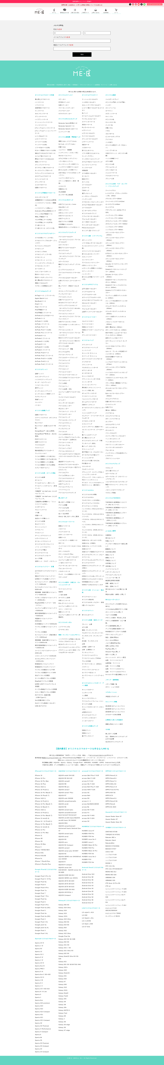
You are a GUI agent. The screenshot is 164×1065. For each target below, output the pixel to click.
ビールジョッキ (111, 404)
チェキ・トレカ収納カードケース (69, 574)
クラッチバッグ (87, 344)
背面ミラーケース (41, 162)
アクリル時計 (63, 383)
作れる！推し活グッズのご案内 (69, 516)
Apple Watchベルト (41, 298)
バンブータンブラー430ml (114, 218)
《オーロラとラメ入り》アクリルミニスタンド (69, 334)
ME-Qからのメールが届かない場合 (116, 590)
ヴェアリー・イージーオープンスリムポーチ (93, 417)
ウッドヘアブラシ (88, 156)
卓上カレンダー (64, 408)
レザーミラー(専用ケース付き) (92, 268)
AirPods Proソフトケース (43, 332)
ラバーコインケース (65, 589)
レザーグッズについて (113, 572)
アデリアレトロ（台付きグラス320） (116, 211)
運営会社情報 (50, 84)
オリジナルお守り (64, 352)
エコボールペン (40, 507)
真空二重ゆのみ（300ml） (114, 327)
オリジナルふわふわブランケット (93, 560)
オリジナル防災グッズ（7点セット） (116, 146)
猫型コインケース (64, 612)
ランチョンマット (88, 652)
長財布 (61, 592)
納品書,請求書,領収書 (113, 580)
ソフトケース (39, 105)
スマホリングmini (41, 251)
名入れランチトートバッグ (67, 644)
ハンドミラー (86, 274)
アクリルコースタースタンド (68, 374)
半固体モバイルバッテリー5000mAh (44, 620)
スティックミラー (88, 271)
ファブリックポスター (89, 718)
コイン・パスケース (65, 609)
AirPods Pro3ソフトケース (44, 364)
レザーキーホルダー (88, 133)
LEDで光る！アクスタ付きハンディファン (69, 174)
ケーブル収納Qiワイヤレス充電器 (46, 689)
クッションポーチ (88, 457)
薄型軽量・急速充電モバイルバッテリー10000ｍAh (46, 641)
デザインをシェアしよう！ (114, 634)
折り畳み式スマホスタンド (44, 280)
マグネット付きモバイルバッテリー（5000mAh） (46, 599)
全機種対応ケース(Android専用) (45, 200)
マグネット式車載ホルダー (44, 286)
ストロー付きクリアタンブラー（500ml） (116, 347)
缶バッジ (85, 113)
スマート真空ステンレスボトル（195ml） (116, 318)
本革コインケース (64, 600)
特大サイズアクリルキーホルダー (69, 338)
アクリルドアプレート (66, 487)
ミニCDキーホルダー (89, 102)
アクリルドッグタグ (65, 448)
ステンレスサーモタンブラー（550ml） (115, 260)
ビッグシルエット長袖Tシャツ (45, 394)
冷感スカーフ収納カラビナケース (93, 552)
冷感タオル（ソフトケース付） (92, 546)
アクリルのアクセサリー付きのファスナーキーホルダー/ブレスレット (70, 456)
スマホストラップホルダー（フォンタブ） (46, 242)
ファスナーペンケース (89, 396)
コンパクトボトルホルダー (114, 447)
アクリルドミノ (64, 386)
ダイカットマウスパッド (43, 541)
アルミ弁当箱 (86, 661)
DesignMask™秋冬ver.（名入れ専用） (46, 435)
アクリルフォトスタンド (67, 313)
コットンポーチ (87, 382)
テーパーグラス (111, 190)
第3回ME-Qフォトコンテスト (115, 711)
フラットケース (87, 364)
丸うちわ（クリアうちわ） (67, 144)
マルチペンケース (88, 469)
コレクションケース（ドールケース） (93, 431)
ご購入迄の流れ (75, 12)
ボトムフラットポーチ (89, 393)
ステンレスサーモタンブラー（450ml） (115, 249)
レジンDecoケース (41, 136)
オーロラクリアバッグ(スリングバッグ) (93, 409)
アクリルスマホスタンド (67, 478)
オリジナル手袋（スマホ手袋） (116, 102)
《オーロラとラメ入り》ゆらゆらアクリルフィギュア (69, 309)
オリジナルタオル (88, 497)
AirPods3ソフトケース (42, 350)
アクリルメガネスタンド (67, 451)
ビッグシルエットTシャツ (43, 391)
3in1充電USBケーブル (42, 700)
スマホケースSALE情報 (113, 714)
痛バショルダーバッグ (89, 435)
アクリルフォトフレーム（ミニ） (93, 701)
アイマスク (109, 139)
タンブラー (109, 421)
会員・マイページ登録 (113, 666)
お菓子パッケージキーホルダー (92, 311)
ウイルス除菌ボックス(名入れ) (45, 456)
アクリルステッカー (65, 414)
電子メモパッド (87, 193)
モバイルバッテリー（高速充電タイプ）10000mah (46, 636)
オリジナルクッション (89, 596)
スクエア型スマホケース (43, 156)
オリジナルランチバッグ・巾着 (92, 440)
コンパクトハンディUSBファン (69, 164)
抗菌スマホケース (41, 187)
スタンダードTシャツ (42, 376)
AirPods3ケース (40, 344)
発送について (110, 555)
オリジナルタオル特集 (89, 494)
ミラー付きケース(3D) (42, 147)
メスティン (85, 667)
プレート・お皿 (87, 624)
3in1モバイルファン (65, 155)
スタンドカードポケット (43, 271)
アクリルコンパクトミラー (91, 262)
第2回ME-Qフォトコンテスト (115, 709)
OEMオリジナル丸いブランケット (93, 576)
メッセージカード (88, 721)
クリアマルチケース (88, 291)
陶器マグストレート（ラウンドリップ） (116, 486)
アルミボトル (110, 450)
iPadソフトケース (41, 307)
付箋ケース (38, 515)
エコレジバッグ (87, 424)
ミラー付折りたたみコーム (91, 153)
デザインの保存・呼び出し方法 (116, 617)
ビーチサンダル (64, 629)
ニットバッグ (86, 350)
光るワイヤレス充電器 (42, 675)
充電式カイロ (63, 189)
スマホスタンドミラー (42, 266)
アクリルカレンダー (65, 405)
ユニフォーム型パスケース (67, 560)
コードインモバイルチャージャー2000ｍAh (46, 652)
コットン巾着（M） (88, 390)
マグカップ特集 (111, 493)
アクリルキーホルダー (66, 236)
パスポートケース (64, 571)
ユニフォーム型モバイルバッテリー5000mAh (46, 609)
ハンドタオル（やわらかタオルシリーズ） (93, 510)
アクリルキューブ (64, 380)
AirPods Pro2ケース (42, 352)
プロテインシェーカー (113, 458)
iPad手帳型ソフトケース (43, 312)
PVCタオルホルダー (88, 227)
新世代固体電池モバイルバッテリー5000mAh (46, 614)
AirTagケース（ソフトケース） (45, 295)
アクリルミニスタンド (66, 330)
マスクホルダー (40, 445)
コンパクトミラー (88, 259)
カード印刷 (38, 558)
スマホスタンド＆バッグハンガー (93, 202)
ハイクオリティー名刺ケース (68, 540)
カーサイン (109, 110)
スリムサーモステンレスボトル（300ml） (116, 307)
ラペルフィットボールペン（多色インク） (46, 487)
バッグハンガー (87, 199)
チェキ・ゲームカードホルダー (69, 557)
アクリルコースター (65, 372)
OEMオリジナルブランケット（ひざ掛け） (93, 567)
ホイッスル (85, 182)
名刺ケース (62, 537)
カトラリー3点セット (89, 672)
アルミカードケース (65, 568)
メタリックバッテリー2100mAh (45, 656)
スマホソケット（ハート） (44, 260)
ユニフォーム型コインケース (68, 606)
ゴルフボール (110, 133)
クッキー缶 (109, 125)
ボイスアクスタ (64, 250)
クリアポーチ (86, 362)
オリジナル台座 (64, 346)
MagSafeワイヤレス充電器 (44, 681)
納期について (110, 557)
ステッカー (62, 99)
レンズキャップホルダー (90, 196)
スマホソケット (40, 257)
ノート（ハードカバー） (43, 547)
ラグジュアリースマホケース (44, 173)
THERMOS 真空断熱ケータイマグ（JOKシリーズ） (116, 509)
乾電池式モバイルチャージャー (45, 667)
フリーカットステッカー (67, 108)
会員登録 (106, 12)
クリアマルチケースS (89, 294)
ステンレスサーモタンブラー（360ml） (115, 239)
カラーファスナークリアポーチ (92, 359)
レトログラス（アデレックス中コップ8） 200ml (116, 194)
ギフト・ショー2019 (112, 687)
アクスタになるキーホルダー (68, 277)
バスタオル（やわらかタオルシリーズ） (93, 520)
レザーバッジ (86, 130)
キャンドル (109, 116)
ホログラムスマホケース (43, 176)
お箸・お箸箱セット (88, 649)
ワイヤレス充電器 (41, 632)
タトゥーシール (111, 108)
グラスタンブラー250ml (114, 198)
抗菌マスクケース (41, 442)
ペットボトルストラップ (114, 441)
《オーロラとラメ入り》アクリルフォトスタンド (69, 318)
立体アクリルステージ (66, 300)
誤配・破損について (112, 583)
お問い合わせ (95, 12)
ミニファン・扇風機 (65, 150)
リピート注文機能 (111, 615)
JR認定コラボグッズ (112, 696)
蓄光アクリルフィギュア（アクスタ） (69, 265)
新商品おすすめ (64, 12)
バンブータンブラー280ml (114, 215)
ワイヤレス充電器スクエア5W (45, 669)
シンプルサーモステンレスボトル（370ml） (116, 363)
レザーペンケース (88, 142)
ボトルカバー (110, 430)
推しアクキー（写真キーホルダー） (69, 287)
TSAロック (85, 190)
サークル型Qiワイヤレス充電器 (45, 678)
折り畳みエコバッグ (88, 437)
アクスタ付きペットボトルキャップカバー (69, 326)
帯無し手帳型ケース (41, 216)
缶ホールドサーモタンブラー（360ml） (115, 395)
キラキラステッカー (65, 113)
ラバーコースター (88, 324)
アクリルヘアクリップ (66, 354)
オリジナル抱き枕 (88, 599)
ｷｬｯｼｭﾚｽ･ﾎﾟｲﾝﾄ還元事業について (116, 674)
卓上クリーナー (40, 524)
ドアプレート (39, 530)
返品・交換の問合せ (112, 637)
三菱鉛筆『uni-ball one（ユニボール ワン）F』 (46, 492)
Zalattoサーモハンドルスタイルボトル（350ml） (116, 281)
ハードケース (39, 102)
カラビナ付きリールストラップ (92, 162)
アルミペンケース (41, 509)
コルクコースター (88, 321)
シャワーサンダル (64, 626)
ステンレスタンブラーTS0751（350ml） (116, 368)
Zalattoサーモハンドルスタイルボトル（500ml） (116, 286)
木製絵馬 (85, 170)
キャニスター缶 (111, 122)
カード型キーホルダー (89, 222)
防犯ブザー (85, 179)
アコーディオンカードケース (68, 565)
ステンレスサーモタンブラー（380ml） (115, 244)
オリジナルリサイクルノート (44, 544)
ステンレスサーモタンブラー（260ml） (115, 234)
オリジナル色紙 (87, 704)
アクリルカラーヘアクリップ (68, 357)
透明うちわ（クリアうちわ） (68, 141)
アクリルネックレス (65, 297)
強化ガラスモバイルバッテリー (45, 576)
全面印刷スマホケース (42, 108)
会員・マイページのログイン (115, 669)
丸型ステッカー (64, 105)
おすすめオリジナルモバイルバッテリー (46, 572)
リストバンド (86, 306)
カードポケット (40, 268)
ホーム (54, 12)
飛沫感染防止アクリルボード (44, 450)
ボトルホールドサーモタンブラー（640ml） (116, 389)
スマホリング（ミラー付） (44, 254)
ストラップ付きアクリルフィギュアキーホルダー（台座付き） (69, 438)
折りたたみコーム (88, 150)
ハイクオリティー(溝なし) (43, 208)
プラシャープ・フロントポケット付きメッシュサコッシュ (93, 478)
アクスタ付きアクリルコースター (69, 377)
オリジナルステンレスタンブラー (69, 647)
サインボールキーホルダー (91, 225)
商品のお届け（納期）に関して (116, 594)
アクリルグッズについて (114, 575)
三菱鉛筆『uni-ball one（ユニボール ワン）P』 (46, 497)
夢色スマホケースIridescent (44, 159)
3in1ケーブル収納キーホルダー (45, 703)
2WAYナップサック (88, 404)
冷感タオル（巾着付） (89, 543)
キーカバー (85, 176)
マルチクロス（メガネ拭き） (91, 500)
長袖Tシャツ (39, 399)
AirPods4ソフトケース (42, 338)
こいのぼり (109, 142)
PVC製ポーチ (86, 463)
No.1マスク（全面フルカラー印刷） (45, 427)
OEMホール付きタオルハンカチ (92, 584)
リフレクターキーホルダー (91, 216)
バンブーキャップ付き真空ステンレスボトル (116, 454)
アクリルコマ (63, 431)
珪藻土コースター (88, 327)
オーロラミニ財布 (64, 597)
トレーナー (38, 402)
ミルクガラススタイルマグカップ (116, 481)
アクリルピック (64, 369)
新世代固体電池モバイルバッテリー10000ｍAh (46, 646)
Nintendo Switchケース (67, 126)
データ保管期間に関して (114, 626)
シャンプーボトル (111, 150)
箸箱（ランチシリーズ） (90, 630)
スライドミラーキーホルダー (91, 251)
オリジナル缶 (110, 119)
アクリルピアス (64, 472)
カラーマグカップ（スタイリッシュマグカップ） (116, 478)
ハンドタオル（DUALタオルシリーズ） (93, 526)
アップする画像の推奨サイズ (115, 628)
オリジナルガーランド (89, 213)
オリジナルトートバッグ (90, 347)
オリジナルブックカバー (43, 555)
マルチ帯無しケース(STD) (43, 222)
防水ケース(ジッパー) (42, 274)
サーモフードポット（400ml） (92, 664)
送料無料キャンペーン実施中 (82, 1)
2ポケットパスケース (66, 534)
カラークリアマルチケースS (91, 297)
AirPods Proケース (41, 327)
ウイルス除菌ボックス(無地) (44, 462)
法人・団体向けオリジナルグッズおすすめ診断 (116, 738)
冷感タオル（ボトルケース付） (92, 540)
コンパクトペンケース (89, 164)
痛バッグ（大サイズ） (89, 446)
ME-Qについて (110, 538)
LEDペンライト (64, 210)
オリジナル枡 (110, 164)
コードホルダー (87, 185)
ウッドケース (39, 110)
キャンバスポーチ (88, 376)
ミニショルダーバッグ (89, 413)
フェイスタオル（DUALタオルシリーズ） (93, 531)
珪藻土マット (86, 730)
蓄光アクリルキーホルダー (67, 247)
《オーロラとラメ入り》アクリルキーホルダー (69, 241)
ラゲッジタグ (63, 577)
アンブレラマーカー (65, 294)
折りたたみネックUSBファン (68, 170)
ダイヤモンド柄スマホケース (44, 167)
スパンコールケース (41, 179)
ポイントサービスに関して (114, 612)
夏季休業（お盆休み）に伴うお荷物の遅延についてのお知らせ (82, 5)
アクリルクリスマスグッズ (67, 492)
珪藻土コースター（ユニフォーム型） (93, 331)
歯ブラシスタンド (88, 736)
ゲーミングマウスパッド (43, 535)
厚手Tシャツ (39, 388)
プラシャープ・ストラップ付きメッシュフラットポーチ (93, 473)
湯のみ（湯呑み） (111, 410)
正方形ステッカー (64, 102)
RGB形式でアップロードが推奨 (116, 631)
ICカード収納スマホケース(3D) (45, 150)
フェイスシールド (41, 453)
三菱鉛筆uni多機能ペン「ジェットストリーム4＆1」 (45, 503)
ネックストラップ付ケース (44, 170)
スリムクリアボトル (112, 398)
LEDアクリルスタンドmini (67, 204)
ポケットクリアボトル (113, 418)
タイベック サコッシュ (89, 356)
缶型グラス (109, 407)
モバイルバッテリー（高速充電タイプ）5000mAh (46, 583)
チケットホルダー (64, 551)
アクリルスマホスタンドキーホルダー (69, 274)
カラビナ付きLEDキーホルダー (92, 205)
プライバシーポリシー (86, 84)
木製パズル (109, 128)
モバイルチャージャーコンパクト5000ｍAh (46, 588)
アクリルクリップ (64, 417)
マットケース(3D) (41, 144)
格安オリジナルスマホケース (51, 758)
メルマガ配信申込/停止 (113, 643)
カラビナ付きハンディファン (68, 158)
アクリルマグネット (65, 423)
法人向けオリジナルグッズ (114, 741)
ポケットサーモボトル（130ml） (116, 330)
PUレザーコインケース (66, 603)
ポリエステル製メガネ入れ (91, 460)
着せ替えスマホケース (42, 99)
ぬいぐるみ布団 (64, 513)
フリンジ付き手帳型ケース (44, 214)
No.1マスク (39, 423)
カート (116, 12)
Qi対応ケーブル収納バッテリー (45, 579)
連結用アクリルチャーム (67, 461)
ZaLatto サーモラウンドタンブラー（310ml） (117, 265)
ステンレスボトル (111, 427)
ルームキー (62, 400)
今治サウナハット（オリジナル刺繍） (116, 154)
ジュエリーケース (111, 173)
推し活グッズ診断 (111, 733)
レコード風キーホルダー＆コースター (93, 109)
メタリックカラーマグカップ (115, 490)
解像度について (111, 549)
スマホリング (39, 248)
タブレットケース (111, 113)
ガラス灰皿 (109, 161)
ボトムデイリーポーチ (89, 402)
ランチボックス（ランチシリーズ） (92, 637)
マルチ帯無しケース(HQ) (43, 219)
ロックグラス (110, 207)
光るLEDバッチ (64, 207)
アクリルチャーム (64, 426)
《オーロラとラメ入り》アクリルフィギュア (69, 257)
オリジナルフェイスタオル (91, 503)
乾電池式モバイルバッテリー (44, 664)
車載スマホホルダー (41, 283)
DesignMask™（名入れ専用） (45, 431)
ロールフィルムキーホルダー (91, 116)
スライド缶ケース (111, 170)
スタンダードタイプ (41, 197)
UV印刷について (111, 563)
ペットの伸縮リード (112, 158)
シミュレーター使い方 (113, 577)
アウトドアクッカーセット (91, 669)
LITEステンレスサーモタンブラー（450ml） (117, 255)
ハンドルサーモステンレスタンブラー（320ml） (116, 374)
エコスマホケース (41, 185)
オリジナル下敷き (41, 550)
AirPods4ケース (40, 335)
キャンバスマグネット (89, 698)
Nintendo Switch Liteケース (68, 129)
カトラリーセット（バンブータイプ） (93, 677)
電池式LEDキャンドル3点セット (69, 227)
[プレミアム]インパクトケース (45, 128)
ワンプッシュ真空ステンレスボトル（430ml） (116, 297)
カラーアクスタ (64, 261)
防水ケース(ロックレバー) (43, 277)
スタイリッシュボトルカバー (115, 444)
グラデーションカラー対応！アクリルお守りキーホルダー (69, 651)
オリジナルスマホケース (98, 755)
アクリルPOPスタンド (66, 434)
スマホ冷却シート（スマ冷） (44, 237)
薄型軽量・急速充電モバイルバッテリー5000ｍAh (46, 593)
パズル (108, 131)
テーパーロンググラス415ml (115, 201)
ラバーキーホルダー (88, 136)
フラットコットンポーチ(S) (91, 379)
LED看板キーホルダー (66, 224)
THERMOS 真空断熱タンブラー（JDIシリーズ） (116, 514)
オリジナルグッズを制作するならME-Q (116, 605)
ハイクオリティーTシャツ (43, 379)
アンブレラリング (64, 428)
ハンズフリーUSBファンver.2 (68, 167)
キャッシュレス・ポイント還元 (116, 657)
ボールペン (38, 480)
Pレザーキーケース (88, 127)
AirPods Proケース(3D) (43, 330)
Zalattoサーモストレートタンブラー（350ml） (116, 270)
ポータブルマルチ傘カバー (91, 455)
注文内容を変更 (111, 552)
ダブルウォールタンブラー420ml (116, 221)
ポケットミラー (87, 240)
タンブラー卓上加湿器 (66, 194)
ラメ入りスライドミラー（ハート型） (93, 247)
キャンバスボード (88, 689)
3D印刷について (111, 566)
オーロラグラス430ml (113, 204)
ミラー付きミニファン (66, 161)
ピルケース (85, 187)
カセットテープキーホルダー (91, 105)
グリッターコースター (89, 335)
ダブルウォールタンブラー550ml (116, 224)
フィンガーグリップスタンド (44, 263)
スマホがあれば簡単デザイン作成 (116, 609)
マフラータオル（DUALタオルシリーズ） (93, 536)
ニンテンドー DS (64, 131)
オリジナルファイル (41, 552)
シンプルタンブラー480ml (114, 229)
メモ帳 (37, 512)
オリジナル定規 (40, 521)
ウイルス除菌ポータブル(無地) (45, 465)
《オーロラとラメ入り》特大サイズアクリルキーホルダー (69, 342)
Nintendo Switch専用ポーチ (68, 123)
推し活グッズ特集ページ (67, 502)
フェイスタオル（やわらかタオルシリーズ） (93, 515)
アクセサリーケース (112, 175)
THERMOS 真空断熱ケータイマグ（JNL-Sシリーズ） (116, 503)
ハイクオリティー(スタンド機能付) (45, 204)
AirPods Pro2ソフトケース (44, 355)
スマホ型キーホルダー (89, 173)
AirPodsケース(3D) (41, 321)
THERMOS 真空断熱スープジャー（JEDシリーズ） (116, 524)
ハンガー (108, 105)
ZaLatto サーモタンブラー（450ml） (114, 276)
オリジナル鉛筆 (40, 477)
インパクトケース (41, 125)
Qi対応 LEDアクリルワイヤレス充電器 (45, 685)
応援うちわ (62, 147)
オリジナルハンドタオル (90, 506)
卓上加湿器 (62, 192)
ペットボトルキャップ (113, 439)
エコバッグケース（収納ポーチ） (93, 426)
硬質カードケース (64, 526)
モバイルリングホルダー (43, 246)
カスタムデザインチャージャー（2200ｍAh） (45, 660)
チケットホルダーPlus (66, 554)
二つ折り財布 (63, 595)
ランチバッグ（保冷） (89, 443)
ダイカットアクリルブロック (68, 291)
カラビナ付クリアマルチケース (92, 300)
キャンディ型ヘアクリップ (91, 230)
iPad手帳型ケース (41, 309)
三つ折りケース (40, 225)
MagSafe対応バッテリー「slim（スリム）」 (45, 604)
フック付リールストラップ (91, 159)
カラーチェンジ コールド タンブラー (116, 342)
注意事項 (108, 535)
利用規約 (75, 84)
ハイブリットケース (41, 119)
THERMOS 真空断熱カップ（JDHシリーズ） (115, 519)
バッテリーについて (112, 569)
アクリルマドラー (64, 363)
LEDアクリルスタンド (66, 215)
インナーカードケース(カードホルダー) (70, 547)
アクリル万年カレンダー (67, 475)
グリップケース (40, 182)
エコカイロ (62, 186)
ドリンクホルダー (111, 433)
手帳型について (111, 560)
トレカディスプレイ (65, 511)
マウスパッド (39, 532)
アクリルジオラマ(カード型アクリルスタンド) (70, 468)
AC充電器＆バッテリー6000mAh (46, 624)
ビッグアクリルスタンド (67, 269)
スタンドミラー (87, 257)
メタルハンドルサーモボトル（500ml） (115, 323)
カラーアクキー (64, 245)
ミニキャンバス (87, 692)
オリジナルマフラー (88, 563)
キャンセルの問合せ (112, 640)
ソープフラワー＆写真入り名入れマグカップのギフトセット (69, 640)
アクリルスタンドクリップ (67, 420)
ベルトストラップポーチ (90, 399)
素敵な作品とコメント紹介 (114, 724)
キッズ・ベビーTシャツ (43, 382)
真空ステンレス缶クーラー (114, 338)
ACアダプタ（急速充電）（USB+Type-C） (43, 696)
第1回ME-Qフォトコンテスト (115, 706)
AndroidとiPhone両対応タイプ (45, 211)
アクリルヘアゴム (64, 445)
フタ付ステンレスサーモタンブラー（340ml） (116, 379)
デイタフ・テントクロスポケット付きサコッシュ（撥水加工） (93, 484)
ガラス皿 (85, 627)
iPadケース (39, 304)
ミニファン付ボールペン (67, 178)
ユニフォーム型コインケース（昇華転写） (69, 616)
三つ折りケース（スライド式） (45, 228)
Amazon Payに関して (113, 651)
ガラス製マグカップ (112, 470)
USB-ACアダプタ (41, 706)
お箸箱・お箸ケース (88, 647)
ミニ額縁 (85, 695)
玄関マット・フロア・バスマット (46, 561)
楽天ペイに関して (111, 654)
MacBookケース (40, 301)
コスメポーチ (86, 466)
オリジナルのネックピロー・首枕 (93, 602)
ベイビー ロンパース (42, 385)
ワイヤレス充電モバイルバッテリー (46, 628)
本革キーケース (87, 124)
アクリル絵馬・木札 (65, 389)
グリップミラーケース (42, 164)
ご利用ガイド (85, 12)
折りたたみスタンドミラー (91, 254)
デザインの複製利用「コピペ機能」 (116, 622)
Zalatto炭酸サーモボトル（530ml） (114, 358)
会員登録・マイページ (101, 84)
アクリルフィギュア (65, 253)
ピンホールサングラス (89, 210)
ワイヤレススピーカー (89, 119)
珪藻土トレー (86, 733)
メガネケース (86, 147)
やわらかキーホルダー (89, 303)
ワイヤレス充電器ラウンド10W (45, 672)
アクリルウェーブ (64, 360)
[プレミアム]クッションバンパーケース (45, 132)
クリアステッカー (64, 110)
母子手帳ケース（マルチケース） (93, 452)
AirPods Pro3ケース (42, 361)
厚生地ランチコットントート (91, 387)
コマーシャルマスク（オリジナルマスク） (46, 419)
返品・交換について (112, 586)
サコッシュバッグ (88, 449)
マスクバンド (39, 447)
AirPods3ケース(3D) (42, 347)
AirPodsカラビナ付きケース (44, 315)
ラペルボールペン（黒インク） (45, 483)
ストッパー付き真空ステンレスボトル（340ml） (116, 302)
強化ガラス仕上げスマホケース (45, 153)
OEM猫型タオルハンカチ (90, 582)
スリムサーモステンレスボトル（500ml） (116, 312)
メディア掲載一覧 (111, 684)
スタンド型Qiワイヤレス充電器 (45, 692)
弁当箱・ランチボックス (90, 641)
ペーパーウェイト (64, 489)
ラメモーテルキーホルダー (67, 397)
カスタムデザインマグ (113, 424)
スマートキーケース (88, 121)
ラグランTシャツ (40, 396)
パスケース (62, 529)
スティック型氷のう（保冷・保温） (69, 182)
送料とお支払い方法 (112, 646)
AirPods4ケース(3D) (42, 341)
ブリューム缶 (110, 178)
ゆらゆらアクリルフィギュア (68, 302)
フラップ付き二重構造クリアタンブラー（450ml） (116, 384)
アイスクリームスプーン (90, 655)
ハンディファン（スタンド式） (69, 152)
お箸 (83, 644)
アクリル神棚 (63, 505)
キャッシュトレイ (41, 527)
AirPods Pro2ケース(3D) (43, 358)
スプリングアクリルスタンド (68, 305)
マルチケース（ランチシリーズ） (93, 633)
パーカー (38, 405)
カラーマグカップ (111, 473)
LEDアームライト (64, 218)
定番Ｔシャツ (39, 373)
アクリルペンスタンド (66, 442)
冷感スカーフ (86, 549)
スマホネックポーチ (88, 421)
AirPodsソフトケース (42, 324)
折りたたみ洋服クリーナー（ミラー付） (93, 278)
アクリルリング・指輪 (66, 349)
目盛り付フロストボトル (114, 401)
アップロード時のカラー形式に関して (116, 545)
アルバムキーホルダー (89, 219)
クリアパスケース (64, 531)
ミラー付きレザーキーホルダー (92, 243)
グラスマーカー (64, 366)
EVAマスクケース (41, 439)
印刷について (110, 541)
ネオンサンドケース (41, 113)
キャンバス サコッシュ (89, 353)
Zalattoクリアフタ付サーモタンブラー (116, 291)
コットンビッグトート (89, 384)
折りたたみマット (88, 615)
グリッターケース (41, 116)
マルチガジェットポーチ (90, 367)
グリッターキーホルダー (90, 139)
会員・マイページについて (114, 660)
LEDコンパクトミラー (66, 213)
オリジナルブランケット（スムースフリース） (93, 556)
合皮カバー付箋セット (42, 518)
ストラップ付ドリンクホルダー (116, 436)
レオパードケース (41, 139)
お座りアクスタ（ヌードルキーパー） (69, 282)
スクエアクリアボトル (113, 416)
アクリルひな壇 (64, 508)
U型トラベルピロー (88, 605)
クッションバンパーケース (44, 122)
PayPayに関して (111, 649)
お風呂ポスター (87, 712)
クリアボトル (110, 413)
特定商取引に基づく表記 (64, 84)
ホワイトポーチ (87, 370)
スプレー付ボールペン (42, 467)
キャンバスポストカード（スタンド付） (93, 708)
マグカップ (109, 468)
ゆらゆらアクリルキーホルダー (69, 464)
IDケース (62, 543)
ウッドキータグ (87, 167)
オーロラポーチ (87, 373)
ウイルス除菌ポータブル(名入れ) (46, 459)
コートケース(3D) (41, 142)
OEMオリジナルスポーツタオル (92, 579)
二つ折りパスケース (65, 563)
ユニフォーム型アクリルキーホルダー (69, 393)
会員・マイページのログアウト (116, 671)
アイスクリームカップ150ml (91, 658)
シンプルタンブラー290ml (114, 227)
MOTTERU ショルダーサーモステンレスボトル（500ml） (116, 334)
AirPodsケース (40, 318)
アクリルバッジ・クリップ (67, 411)
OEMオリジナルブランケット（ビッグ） (93, 572)
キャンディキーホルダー (67, 403)
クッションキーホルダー (90, 99)
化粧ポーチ (85, 144)
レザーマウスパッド (41, 538)
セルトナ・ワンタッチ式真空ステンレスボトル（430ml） (116, 352)
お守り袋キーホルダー (89, 288)
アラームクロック (111, 167)
